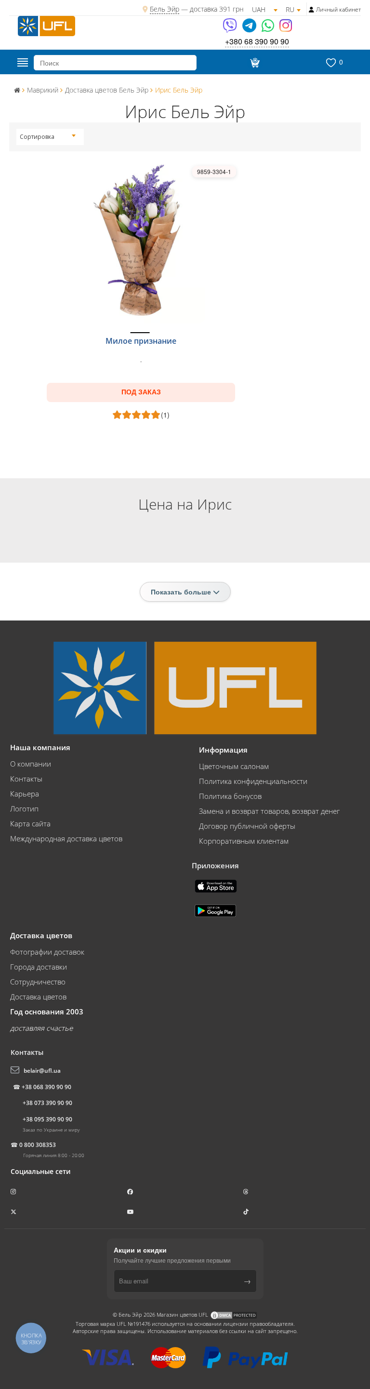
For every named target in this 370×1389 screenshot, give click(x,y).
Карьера (24, 793)
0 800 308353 (37, 1145)
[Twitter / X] (14, 1212)
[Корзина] (253, 62)
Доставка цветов (38, 996)
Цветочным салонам (234, 766)
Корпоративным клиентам (244, 841)
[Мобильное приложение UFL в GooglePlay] (216, 910)
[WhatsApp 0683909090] (269, 29)
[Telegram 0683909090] (250, 29)
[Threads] (246, 1191)
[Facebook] (130, 1191)
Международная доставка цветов (66, 838)
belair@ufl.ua (42, 1070)
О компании (30, 764)
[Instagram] (285, 29)
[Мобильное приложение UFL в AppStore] (216, 885)
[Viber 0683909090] (230, 29)
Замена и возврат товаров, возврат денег (269, 811)
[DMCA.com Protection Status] (234, 1314)
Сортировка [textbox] (37, 137)
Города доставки (38, 966)
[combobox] (47, 137)
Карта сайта (30, 823)
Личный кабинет (338, 9)
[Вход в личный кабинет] (311, 9)
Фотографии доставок (47, 952)
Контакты (26, 778)
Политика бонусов (230, 796)
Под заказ (141, 392)
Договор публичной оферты (247, 826)
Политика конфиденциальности (253, 781)
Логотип (24, 808)
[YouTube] (131, 1212)
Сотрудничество (38, 981)
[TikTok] (246, 1212)
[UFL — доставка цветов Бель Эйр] (46, 25)
